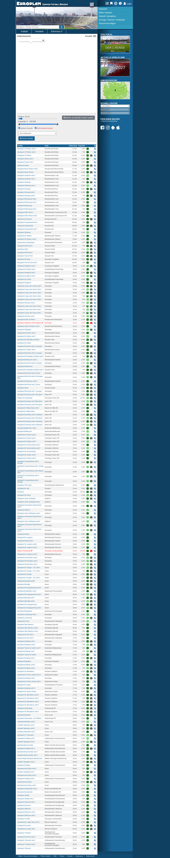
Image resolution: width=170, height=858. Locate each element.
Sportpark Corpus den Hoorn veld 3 (29, 296)
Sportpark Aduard (23, 534)
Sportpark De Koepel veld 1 (26, 438)
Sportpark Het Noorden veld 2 (27, 561)
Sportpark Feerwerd (24, 825)
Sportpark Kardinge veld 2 (26, 658)
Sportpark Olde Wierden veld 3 (27, 631)
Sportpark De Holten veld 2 (26, 336)
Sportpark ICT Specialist (25, 735)
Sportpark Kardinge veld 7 (26, 651)
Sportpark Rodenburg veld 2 (26, 199)
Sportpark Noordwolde (25, 792)
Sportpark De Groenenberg (26, 451)
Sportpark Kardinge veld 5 (26, 678)
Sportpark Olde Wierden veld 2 (27, 628)
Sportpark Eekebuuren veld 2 (27, 360)
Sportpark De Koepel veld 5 (26, 458)
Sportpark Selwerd (23, 510)
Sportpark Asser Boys (24, 782)
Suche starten (27, 138)
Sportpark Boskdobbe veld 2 (26, 591)
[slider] (19, 124)
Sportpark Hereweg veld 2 (26, 192)
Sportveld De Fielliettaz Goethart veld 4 (30, 370)
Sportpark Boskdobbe (24, 611)
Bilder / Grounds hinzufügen (28, 856)
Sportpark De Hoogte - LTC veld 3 (28, 578)
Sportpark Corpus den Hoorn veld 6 (29, 299)
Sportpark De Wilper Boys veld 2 (28, 408)
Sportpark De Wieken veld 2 (26, 239)
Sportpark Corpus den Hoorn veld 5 (29, 293)
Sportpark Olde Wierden (25, 624)
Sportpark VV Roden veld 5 (26, 149)
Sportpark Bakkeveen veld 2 (26, 428)
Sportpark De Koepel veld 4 (26, 455)
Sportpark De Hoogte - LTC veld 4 (28, 567)
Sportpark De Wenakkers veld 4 (28, 711)
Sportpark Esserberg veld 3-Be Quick (29, 418)
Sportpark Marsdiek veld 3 (26, 732)
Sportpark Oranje (23, 165)
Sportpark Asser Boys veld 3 (26, 775)
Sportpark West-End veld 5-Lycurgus (29, 363)
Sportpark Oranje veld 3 (25, 159)
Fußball (24, 31)
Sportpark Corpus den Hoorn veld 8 (29, 286)
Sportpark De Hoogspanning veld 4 (29, 588)
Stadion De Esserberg (24, 398)
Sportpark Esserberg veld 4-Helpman (29, 421)
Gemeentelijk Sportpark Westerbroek (29, 758)
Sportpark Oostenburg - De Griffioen (29, 718)
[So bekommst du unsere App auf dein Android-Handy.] (113, 127)
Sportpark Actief (22, 249)
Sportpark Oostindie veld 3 (26, 185)
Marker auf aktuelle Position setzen (79, 118)
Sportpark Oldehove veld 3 (26, 812)
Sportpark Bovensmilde (25, 745)
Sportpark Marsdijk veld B (26, 581)
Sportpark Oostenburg (24, 708)
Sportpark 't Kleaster (24, 848)
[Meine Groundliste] (108, 3)
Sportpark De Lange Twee (26, 829)
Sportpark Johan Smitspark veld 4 (28, 521)
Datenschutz (90, 856)
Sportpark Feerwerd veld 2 (26, 837)
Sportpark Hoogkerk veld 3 (26, 266)
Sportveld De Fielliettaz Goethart (28, 339)
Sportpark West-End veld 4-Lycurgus (29, 346)
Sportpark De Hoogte (24, 574)
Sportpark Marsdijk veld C (26, 598)
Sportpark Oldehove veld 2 (26, 815)
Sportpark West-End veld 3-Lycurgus (29, 353)
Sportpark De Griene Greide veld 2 (29, 681)
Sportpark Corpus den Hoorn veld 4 (29, 289)
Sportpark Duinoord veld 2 (26, 802)
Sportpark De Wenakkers (25, 671)
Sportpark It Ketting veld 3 (26, 748)
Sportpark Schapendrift (25, 226)
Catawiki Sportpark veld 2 (26, 725)
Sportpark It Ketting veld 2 (26, 778)
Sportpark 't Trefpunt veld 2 (26, 844)
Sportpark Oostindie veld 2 (26, 179)
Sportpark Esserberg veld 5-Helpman (29, 425)
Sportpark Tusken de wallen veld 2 (29, 648)
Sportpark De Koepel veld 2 (26, 435)
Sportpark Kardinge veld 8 (26, 645)
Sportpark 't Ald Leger (24, 485)
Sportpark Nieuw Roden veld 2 (27, 169)
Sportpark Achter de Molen (26, 319)
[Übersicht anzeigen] (95, 146)
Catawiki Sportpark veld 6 (26, 762)
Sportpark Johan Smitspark (26, 498)
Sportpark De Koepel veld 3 (26, 441)
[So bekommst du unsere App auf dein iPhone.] (118, 127)
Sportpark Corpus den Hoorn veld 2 (29, 306)
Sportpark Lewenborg (24, 618)
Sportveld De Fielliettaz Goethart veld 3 (30, 356)
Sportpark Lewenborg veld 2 (26, 614)
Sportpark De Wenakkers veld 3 (28, 701)
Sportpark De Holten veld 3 (26, 350)
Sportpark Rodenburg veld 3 (26, 202)
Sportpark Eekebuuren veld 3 (27, 381)
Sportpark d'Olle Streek (25, 212)
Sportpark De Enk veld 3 (25, 638)
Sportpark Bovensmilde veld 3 (27, 752)
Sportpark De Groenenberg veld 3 (28, 448)
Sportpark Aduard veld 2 (25, 541)
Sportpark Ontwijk (23, 795)
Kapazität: (27, 121)
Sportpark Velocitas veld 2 (26, 303)
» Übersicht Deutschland (109, 121)
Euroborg (20, 492)
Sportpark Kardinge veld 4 (26, 688)
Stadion (20, 146)
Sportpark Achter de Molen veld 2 (28, 326)
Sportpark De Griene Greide (26, 691)
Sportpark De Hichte (24, 279)
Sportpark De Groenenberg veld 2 (28, 445)
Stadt (46, 146)
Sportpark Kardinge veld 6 (26, 665)
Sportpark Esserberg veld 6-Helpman (29, 415)
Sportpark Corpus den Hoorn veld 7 (29, 309)
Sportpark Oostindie (24, 182)
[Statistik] (121, 3)
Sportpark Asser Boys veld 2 (26, 785)
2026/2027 (115, 67)
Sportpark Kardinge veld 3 (26, 668)
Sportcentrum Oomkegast (25, 242)
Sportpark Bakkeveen (24, 431)
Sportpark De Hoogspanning (27, 604)
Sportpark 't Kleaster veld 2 (26, 840)
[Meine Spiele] (116, 3)
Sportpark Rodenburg (24, 206)
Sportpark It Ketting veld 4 (26, 738)
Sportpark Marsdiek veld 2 (26, 722)
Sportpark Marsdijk (23, 584)
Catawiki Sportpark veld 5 (26, 742)
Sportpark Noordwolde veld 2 (27, 789)
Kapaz (81, 146)
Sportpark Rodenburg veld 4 (26, 209)
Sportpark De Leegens (25, 537)
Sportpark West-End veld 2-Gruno (28, 373)
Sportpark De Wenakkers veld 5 (28, 705)
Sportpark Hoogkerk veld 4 (26, 273)
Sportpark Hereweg (23, 189)
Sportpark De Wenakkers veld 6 (28, 698)
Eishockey (56, 31)
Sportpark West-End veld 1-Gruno (28, 384)
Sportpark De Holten (24, 343)
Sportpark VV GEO (23, 819)
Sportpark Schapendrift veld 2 (27, 229)
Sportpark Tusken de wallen (26, 655)
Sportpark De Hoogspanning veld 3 (29, 594)
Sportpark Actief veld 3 (24, 246)
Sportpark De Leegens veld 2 (27, 544)
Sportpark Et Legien (24, 685)
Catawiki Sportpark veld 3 (26, 728)
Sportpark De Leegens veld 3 (27, 547)
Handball (39, 31)
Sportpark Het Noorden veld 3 (27, 564)
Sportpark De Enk (23, 621)
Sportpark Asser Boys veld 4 (26, 768)
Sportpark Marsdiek (23, 715)
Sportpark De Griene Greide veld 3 (29, 675)
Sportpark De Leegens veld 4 (27, 554)
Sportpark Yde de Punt (25, 256)
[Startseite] (29, 6)
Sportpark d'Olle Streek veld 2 (27, 216)
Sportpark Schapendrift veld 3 (27, 222)
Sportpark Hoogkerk (24, 283)
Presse (61, 856)
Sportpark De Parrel (24, 495)
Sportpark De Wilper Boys (26, 411)
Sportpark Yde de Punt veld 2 (27, 262)
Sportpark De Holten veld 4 (26, 333)
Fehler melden (45, 856)
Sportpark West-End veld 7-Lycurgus (29, 391)
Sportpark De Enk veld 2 (25, 634)
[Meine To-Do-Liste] (112, 3)
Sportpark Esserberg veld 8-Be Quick (29, 401)
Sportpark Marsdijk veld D (26, 601)
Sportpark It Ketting (23, 765)
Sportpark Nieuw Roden (25, 172)
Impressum (79, 856)
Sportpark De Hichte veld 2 (26, 269)
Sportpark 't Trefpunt (24, 833)
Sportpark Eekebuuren (25, 366)
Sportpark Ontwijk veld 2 (25, 799)
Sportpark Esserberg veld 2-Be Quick (29, 404)
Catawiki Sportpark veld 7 (26, 772)
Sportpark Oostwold (24, 232)
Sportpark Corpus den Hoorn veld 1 (29, 313)
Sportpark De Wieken (24, 236)
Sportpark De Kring (23, 259)
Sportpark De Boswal (24, 219)
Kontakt (69, 856)
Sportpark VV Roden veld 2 (26, 152)
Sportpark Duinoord (24, 805)
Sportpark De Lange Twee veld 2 (28, 822)
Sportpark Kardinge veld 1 (26, 641)
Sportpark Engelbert (24, 661)
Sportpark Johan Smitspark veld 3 (28, 513)
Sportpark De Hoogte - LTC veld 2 (28, 571)
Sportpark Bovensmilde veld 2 (27, 755)
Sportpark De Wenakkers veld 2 (28, 695)
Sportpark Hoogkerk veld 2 (26, 276)
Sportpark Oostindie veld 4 (26, 175)
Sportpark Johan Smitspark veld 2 (28, 502)
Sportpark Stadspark (24, 329)
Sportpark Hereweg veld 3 (26, 195)
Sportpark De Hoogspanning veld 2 (29, 608)
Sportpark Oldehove (24, 809)
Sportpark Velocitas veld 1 (26, 316)
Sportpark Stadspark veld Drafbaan (29, 323)
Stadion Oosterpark (23, 551)
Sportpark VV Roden (24, 155)
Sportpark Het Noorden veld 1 (27, 557)
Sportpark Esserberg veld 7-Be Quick (29, 394)
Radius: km (24, 117)
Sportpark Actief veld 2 (24, 252)
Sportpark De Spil (23, 488)
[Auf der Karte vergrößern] (95, 149)
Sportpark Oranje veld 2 (25, 162)
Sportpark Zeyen (22, 388)
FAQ (55, 856)
